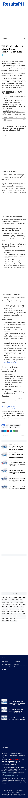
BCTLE (10, 597)
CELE (24, 597)
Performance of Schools (15, 425)
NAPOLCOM (13, 611)
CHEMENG (4, 599)
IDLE (2, 43)
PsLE (15, 616)
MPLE (3, 611)
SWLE (7, 620)
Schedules (16, 664)
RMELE (15, 618)
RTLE (20, 618)
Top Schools (4, 427)
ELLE (3, 606)
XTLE (15, 620)
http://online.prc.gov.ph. (10, 362)
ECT (20, 604)
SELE (24, 618)
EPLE (7, 606)
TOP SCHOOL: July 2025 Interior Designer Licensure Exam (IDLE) (16, 795)
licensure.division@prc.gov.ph (9, 406)
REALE (18, 616)
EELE (24, 604)
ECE (16, 604)
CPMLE (3, 602)
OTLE (16, 613)
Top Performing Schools (14, 427)
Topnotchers (17, 661)
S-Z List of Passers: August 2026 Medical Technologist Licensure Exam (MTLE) (17, 488)
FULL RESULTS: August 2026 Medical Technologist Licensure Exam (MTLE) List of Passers (17, 448)
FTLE (18, 606)
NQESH (3, 613)
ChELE (21, 602)
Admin (6, 55)
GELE (22, 606)
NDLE (19, 611)
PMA (3, 616)
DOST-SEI (8, 604)
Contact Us (17, 792)
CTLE (17, 602)
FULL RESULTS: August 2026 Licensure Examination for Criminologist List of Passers (16, 456)
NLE (23, 611)
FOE (14, 606)
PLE (24, 613)
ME (13, 609)
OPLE (12, 613)
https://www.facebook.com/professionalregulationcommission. (13, 774)
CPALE (17, 599)
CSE (8, 602)
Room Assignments (5, 666)
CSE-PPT (12, 602)
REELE (7, 618)
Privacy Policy (11, 792)
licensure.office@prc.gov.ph (8, 408)
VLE (11, 620)
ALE (3, 597)
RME (11, 618)
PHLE (20, 613)
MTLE (7, 611)
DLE (3, 604)
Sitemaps (3, 669)
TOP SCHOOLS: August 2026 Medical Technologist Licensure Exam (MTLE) (17, 472)
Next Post (23, 435)
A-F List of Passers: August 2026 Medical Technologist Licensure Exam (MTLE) (17, 464)
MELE (17, 609)
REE (3, 618)
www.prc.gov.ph (7, 772)
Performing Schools (6, 664)
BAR (7, 597)
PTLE (11, 616)
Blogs (15, 666)
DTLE (13, 604)
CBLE (20, 597)
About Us (6, 790)
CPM (21, 599)
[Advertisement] (14, 21)
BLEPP (15, 597)
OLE (8, 613)
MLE (21, 609)
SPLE (3, 620)
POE (7, 616)
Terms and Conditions (19, 790)
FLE (11, 606)
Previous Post (5, 435)
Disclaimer (11, 790)
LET (7, 609)
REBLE (23, 616)
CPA (13, 599)
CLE (9, 599)
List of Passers (4, 661)
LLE (10, 609)
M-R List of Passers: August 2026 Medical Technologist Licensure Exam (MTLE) (17, 480)
